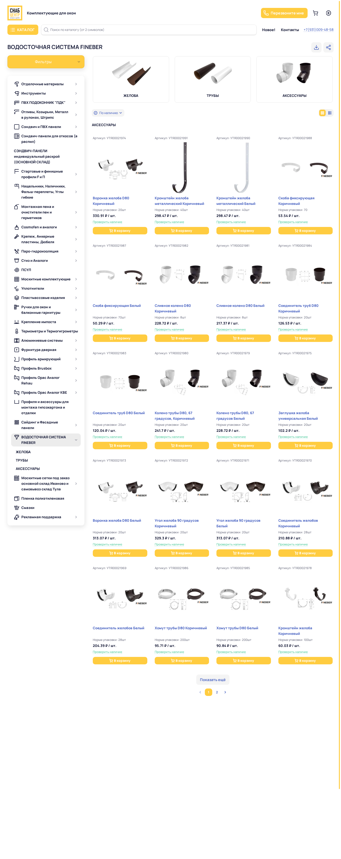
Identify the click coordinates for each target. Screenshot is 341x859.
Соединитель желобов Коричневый (298, 523)
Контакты (290, 29)
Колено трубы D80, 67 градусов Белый (235, 415)
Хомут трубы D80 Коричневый (181, 628)
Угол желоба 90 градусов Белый (238, 523)
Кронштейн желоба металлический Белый (235, 201)
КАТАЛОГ (26, 29)
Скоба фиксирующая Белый (117, 305)
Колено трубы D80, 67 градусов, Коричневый (175, 415)
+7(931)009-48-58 (319, 29)
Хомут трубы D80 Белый (237, 628)
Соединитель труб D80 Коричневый (298, 308)
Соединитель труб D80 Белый (119, 412)
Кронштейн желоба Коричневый (295, 631)
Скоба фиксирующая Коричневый (296, 201)
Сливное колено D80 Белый (240, 305)
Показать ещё (213, 679)
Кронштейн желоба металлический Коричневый (179, 201)
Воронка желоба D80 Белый (117, 520)
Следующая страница (225, 692)
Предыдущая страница (200, 692)
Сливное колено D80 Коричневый (173, 308)
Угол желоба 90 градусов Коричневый (177, 523)
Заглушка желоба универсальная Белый (298, 415)
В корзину (122, 230)
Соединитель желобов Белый (118, 628)
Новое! (268, 29)
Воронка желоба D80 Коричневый (111, 201)
